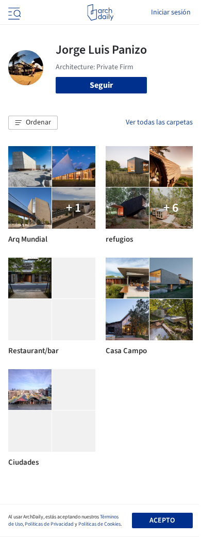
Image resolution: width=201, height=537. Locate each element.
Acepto (162, 520)
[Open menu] (13, 12)
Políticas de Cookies (99, 524)
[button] (33, 123)
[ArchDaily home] (100, 12)
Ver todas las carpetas (159, 122)
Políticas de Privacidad (49, 524)
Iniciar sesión (171, 12)
